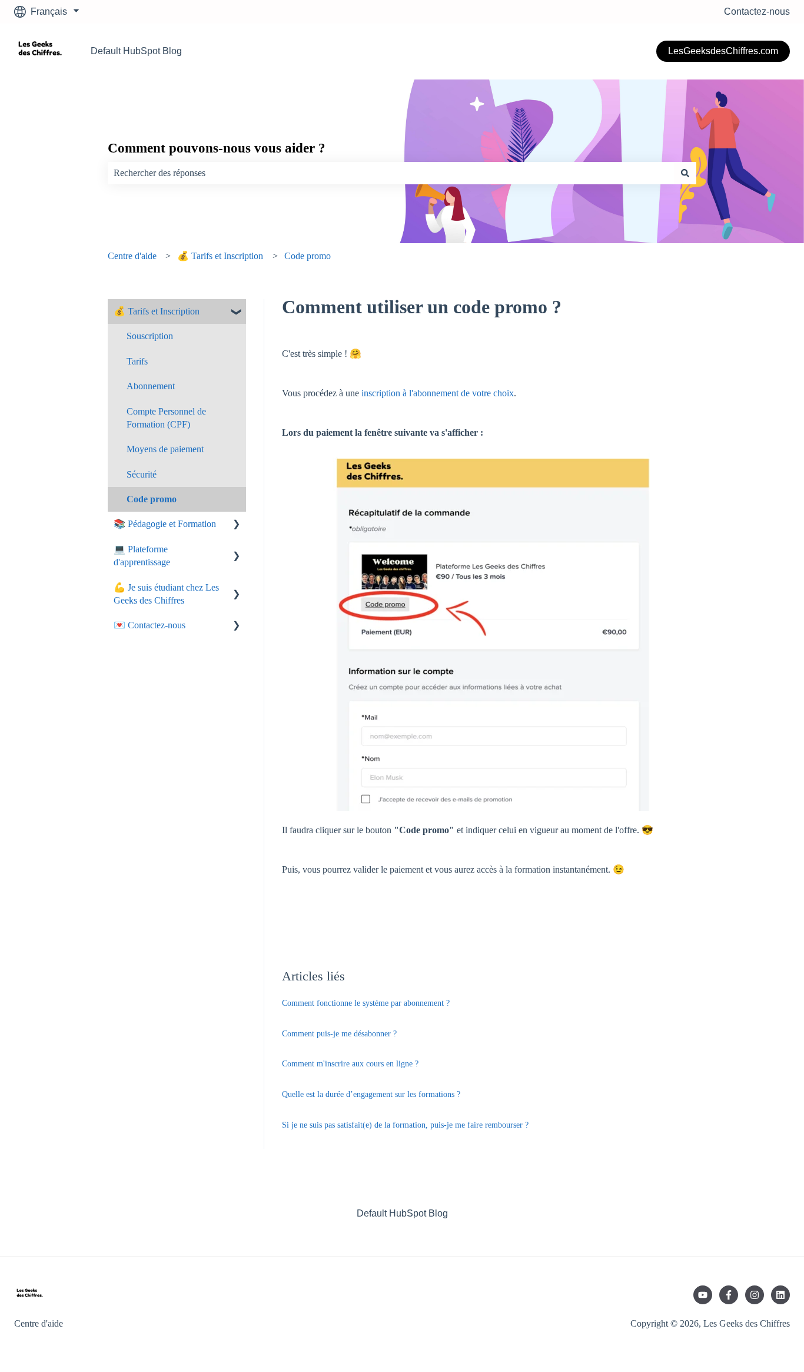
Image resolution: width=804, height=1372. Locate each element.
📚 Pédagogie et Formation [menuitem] (165, 524)
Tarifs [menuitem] (137, 361)
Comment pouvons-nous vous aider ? (216, 148)
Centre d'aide (132, 256)
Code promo (307, 256)
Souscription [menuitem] (150, 336)
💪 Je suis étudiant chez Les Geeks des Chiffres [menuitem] (166, 593)
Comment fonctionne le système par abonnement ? (366, 1003)
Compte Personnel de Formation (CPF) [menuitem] (166, 417)
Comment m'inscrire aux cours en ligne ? (350, 1063)
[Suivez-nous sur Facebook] (728, 1294)
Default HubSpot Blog (136, 51)
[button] (236, 312)
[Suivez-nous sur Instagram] (754, 1294)
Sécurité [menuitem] (142, 474)
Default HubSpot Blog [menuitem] (402, 1213)
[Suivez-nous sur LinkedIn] (780, 1294)
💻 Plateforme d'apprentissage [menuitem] (142, 555)
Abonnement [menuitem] (151, 386)
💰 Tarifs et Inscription (220, 256)
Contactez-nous (757, 11)
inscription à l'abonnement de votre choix (437, 393)
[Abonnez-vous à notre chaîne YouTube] (702, 1294)
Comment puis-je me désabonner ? (339, 1033)
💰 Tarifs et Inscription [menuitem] (157, 311)
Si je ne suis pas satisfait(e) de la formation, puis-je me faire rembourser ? (405, 1125)
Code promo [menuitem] (152, 499)
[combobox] (391, 173)
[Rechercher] (685, 173)
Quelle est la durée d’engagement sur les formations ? (371, 1094)
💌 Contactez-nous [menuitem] (149, 625)
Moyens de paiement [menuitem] (165, 449)
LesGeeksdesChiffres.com (723, 51)
